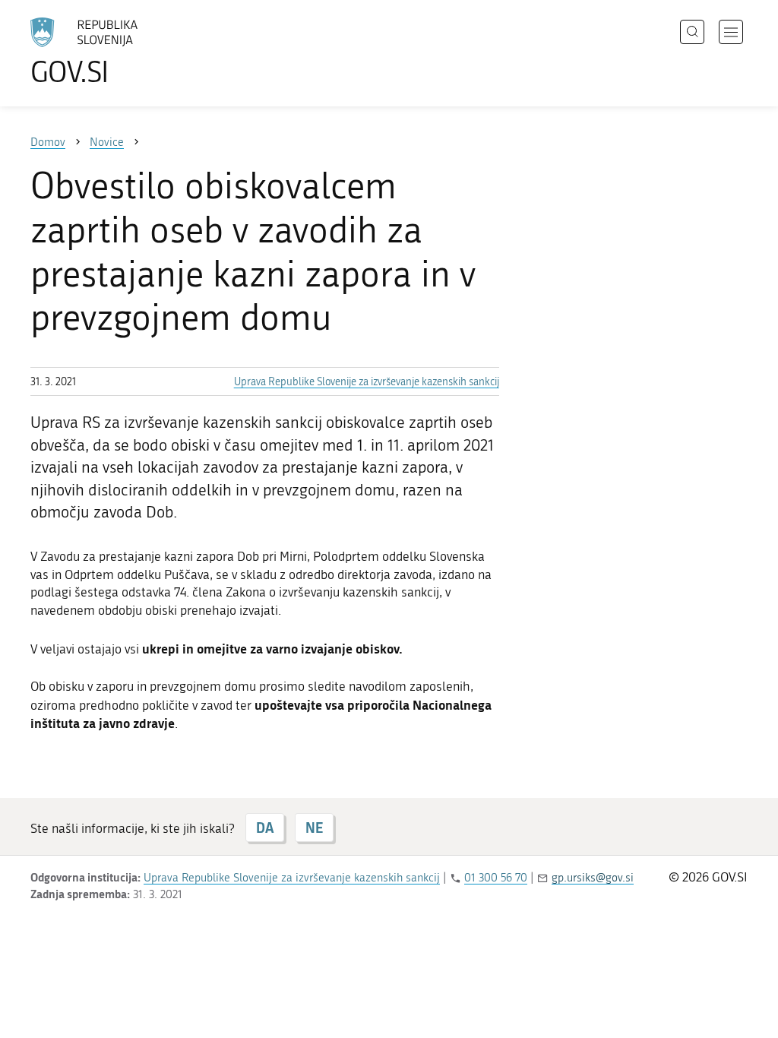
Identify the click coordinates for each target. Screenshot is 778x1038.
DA (265, 827)
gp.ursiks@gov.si (593, 878)
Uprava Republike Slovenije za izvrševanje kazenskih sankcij (366, 381)
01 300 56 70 (495, 878)
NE (314, 827)
